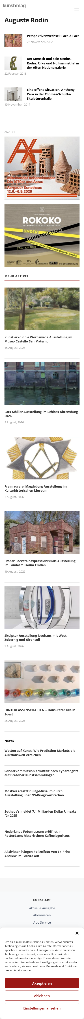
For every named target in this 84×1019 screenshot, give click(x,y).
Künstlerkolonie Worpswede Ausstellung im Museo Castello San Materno (38, 339)
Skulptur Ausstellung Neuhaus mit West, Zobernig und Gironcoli (35, 637)
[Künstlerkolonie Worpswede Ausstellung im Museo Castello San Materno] (42, 327)
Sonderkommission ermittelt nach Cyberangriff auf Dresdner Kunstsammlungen (41, 773)
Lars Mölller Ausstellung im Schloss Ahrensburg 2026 (41, 414)
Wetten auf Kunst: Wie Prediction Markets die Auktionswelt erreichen (39, 752)
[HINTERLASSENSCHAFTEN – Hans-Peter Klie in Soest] (42, 700)
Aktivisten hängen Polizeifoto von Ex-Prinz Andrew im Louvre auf (37, 853)
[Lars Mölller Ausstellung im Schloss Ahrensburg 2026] (42, 402)
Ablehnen (42, 995)
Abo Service (42, 922)
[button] (77, 933)
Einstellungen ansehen (42, 1008)
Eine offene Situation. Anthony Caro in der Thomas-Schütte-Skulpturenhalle (51, 94)
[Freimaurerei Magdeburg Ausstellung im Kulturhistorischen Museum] (42, 476)
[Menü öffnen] (77, 9)
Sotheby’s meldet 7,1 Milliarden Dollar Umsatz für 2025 (40, 813)
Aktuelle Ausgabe (42, 908)
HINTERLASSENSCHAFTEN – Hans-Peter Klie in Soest (39, 712)
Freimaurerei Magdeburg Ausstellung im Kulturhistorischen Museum (35, 488)
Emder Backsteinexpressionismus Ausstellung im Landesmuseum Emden (39, 563)
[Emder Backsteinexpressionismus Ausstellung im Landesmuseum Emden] (42, 551)
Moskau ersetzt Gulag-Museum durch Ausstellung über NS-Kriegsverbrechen (34, 793)
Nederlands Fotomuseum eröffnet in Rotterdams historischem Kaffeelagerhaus (37, 833)
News (9, 740)
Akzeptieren (42, 983)
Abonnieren (42, 915)
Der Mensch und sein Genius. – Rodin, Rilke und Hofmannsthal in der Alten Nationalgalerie (53, 63)
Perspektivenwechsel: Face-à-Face (53, 36)
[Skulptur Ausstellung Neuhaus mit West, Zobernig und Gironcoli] (42, 626)
